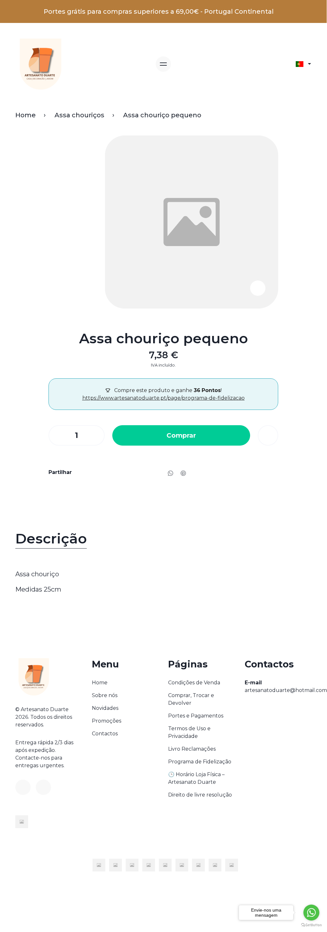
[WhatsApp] (170, 473)
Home (25, 115)
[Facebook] (23, 787)
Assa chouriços (79, 115)
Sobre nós (104, 695)
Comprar (181, 435)
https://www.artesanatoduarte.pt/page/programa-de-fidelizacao (163, 398)
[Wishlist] (268, 435)
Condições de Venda (194, 683)
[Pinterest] (183, 473)
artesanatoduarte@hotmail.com (286, 690)
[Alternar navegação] (163, 64)
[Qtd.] (56, 435)
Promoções (106, 721)
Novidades (105, 708)
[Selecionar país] (303, 64)
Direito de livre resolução (200, 795)
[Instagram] (43, 787)
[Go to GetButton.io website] (311, 925)
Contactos (105, 734)
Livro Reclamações (192, 749)
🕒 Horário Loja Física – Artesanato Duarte (196, 778)
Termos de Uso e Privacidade (189, 732)
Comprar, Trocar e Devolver (191, 699)
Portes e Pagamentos (195, 716)
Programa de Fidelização (199, 762)
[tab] (163, 540)
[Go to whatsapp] (311, 913)
